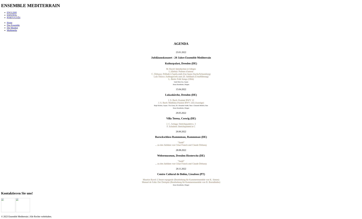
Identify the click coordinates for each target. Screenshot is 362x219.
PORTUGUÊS (13, 17)
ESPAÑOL (12, 15)
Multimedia (12, 30)
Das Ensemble (13, 25)
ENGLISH (12, 12)
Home (9, 22)
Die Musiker (12, 28)
